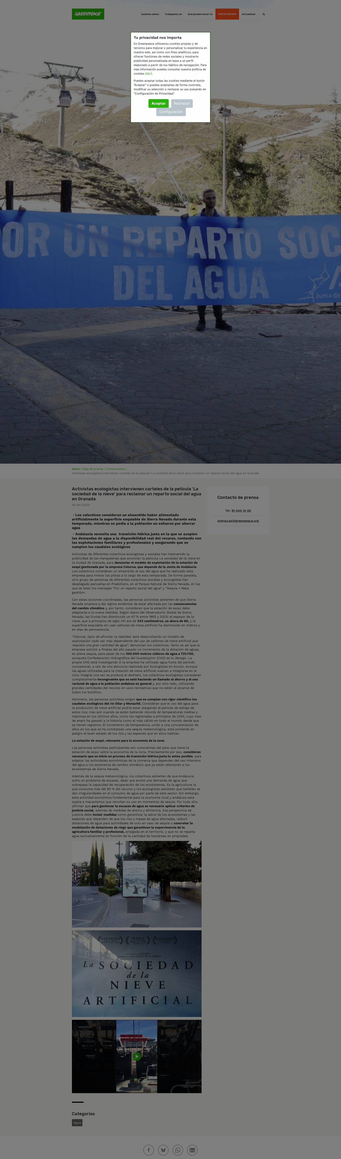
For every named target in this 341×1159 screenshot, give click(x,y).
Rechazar (182, 103)
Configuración (171, 112)
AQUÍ (148, 73)
